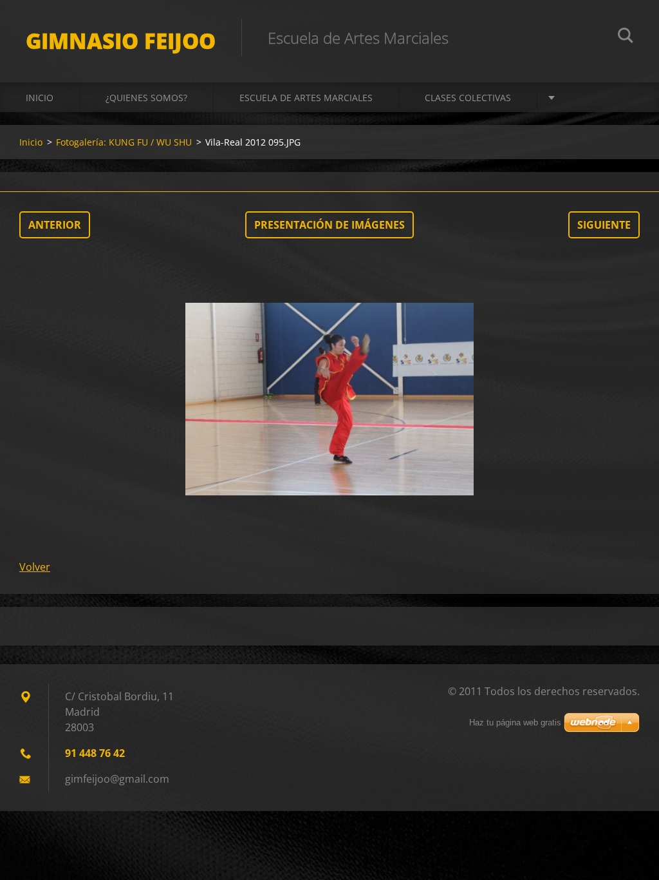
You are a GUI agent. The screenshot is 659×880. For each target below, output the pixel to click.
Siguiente (604, 225)
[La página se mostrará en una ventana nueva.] (329, 399)
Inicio (39, 97)
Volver (34, 567)
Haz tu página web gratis (515, 722)
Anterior (54, 225)
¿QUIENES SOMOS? (146, 97)
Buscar (625, 37)
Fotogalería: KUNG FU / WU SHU (124, 142)
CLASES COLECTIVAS (468, 97)
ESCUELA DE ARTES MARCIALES (306, 97)
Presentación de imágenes (329, 225)
